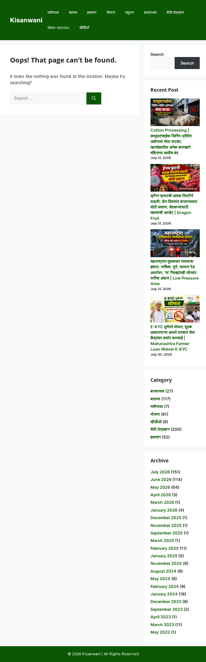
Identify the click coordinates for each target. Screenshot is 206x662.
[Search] (93, 98)
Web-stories (58, 27)
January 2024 (164, 593)
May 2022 (160, 632)
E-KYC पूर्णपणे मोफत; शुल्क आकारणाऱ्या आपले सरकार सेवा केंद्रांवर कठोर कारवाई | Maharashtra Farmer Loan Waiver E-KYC (172, 338)
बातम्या (73, 12)
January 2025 (163, 555)
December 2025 (165, 517)
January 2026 (163, 510)
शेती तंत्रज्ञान (175, 12)
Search (157, 54)
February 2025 (164, 548)
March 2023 (162, 624)
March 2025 (162, 540)
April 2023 (160, 616)
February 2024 (164, 586)
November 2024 (166, 563)
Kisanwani (26, 20)
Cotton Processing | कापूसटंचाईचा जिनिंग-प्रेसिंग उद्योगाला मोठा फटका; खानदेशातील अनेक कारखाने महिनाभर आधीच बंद (171, 141)
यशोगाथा (53, 12)
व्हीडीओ (84, 27)
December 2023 (165, 601)
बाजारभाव (150, 12)
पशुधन (129, 12)
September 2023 (166, 609)
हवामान (91, 12)
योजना (111, 12)
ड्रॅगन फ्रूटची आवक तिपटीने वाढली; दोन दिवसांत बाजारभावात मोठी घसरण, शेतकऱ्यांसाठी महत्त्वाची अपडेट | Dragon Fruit (173, 207)
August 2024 (163, 571)
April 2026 (160, 494)
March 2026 (162, 502)
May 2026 (160, 487)
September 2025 (166, 532)
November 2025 (166, 525)
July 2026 (160, 471)
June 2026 (160, 479)
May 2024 (160, 578)
